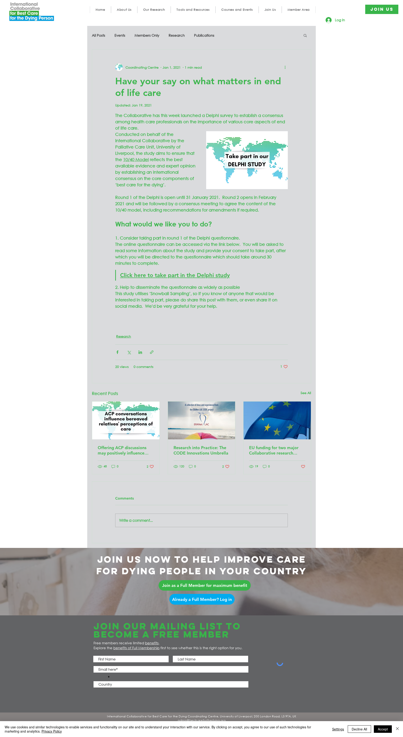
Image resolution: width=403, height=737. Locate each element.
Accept (383, 729)
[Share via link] (151, 352)
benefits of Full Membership (136, 647)
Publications (204, 35)
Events (120, 35)
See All (306, 393)
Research (177, 35)
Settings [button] (338, 729)
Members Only (147, 35)
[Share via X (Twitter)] (129, 352)
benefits (152, 643)
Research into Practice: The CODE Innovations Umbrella (201, 450)
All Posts (98, 35)
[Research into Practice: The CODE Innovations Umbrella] (201, 420)
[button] (124, 9)
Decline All (359, 729)
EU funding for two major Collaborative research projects (274, 450)
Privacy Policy (52, 731)
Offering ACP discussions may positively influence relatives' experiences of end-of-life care (122, 450)
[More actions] (285, 67)
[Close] (397, 729)
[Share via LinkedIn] (140, 352)
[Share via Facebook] (117, 352)
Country (100, 677)
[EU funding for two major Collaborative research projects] (277, 420)
